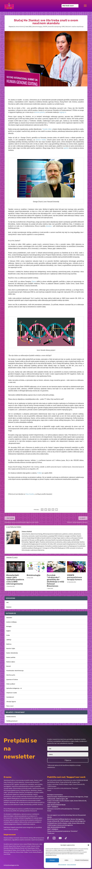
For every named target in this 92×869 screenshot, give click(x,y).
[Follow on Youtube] (60, 838)
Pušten (39, 473)
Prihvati (52, 860)
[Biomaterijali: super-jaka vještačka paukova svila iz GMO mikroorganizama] (15, 566)
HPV (7, 602)
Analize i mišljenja (11, 622)
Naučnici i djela (10, 648)
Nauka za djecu (10, 662)
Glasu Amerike (29, 494)
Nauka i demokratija (12, 653)
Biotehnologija (37, 26)
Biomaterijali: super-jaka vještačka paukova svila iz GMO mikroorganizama (15, 579)
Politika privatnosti (11, 721)
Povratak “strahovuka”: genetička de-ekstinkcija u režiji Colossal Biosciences (55, 580)
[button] (88, 845)
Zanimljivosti (10, 697)
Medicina (8, 644)
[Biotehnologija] (36, 566)
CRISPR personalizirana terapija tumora (74, 577)
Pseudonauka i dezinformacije (14, 670)
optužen (66, 148)
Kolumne (8, 607)
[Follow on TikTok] (66, 838)
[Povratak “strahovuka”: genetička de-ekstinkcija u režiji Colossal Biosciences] (56, 566)
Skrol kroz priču (10, 675)
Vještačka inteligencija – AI (14, 688)
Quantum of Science (12, 679)
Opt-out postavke (62, 864)
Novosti (8, 666)
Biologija (8, 626)
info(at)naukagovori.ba (11, 865)
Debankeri (9, 617)
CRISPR (45, 26)
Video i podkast (10, 684)
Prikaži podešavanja (81, 860)
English (8, 631)
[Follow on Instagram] (54, 838)
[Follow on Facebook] (48, 838)
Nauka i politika (10, 657)
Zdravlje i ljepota (11, 701)
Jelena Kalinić (19, 26)
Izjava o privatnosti (71, 864)
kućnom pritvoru (40, 112)
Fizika (8, 635)
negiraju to (62, 112)
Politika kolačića (11, 716)
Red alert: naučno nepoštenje (74, 26)
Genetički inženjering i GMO (56, 26)
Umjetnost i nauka (11, 692)
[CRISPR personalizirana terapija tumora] (76, 566)
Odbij (66, 860)
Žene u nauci (9, 706)
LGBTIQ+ (8, 639)
